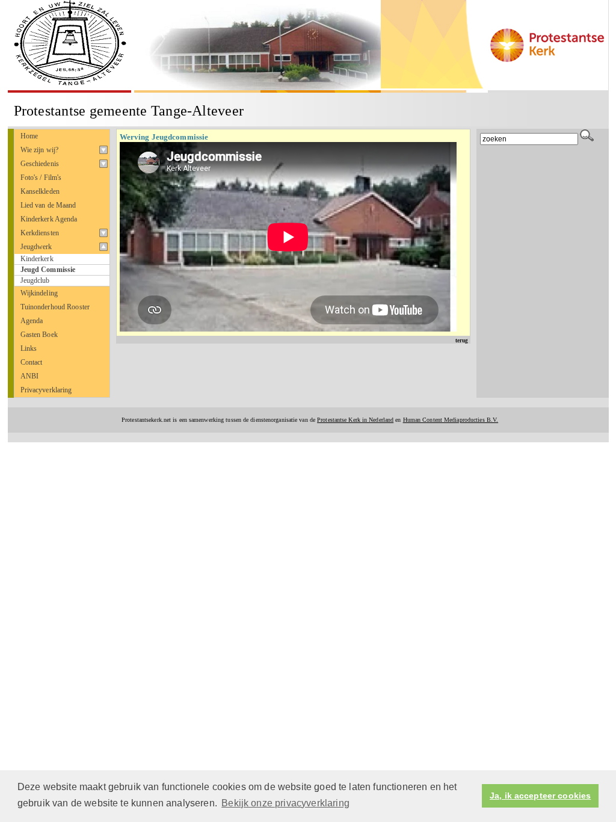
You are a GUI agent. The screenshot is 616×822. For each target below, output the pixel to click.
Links (28, 348)
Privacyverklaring (46, 390)
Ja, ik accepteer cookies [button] (540, 795)
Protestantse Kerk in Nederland (355, 419)
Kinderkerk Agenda (49, 219)
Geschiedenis (40, 163)
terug (461, 341)
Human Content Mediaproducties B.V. (451, 419)
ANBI (29, 376)
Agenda (31, 321)
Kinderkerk (37, 259)
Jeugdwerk (36, 247)
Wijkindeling (39, 293)
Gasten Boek (39, 334)
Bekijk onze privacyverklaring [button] (285, 803)
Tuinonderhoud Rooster (55, 307)
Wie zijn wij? (39, 150)
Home (29, 136)
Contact (31, 362)
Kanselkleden (40, 191)
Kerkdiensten (40, 233)
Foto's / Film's (41, 177)
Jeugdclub (35, 281)
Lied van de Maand (48, 205)
